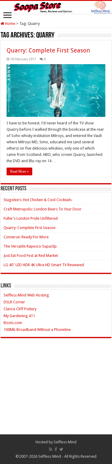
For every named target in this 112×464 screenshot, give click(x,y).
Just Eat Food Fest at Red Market (31, 255)
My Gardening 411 (19, 316)
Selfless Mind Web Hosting (26, 295)
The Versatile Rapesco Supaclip (30, 246)
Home (9, 23)
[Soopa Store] (56, 7)
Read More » (19, 171)
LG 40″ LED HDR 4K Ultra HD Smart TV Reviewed (44, 265)
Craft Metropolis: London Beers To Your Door (43, 209)
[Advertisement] (56, 390)
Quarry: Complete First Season (48, 50)
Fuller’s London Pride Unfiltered (31, 218)
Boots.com (13, 322)
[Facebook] (56, 449)
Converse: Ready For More (26, 237)
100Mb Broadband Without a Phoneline (37, 329)
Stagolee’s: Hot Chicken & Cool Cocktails (38, 200)
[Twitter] (61, 449)
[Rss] (50, 449)
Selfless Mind (65, 442)
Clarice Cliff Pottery (20, 309)
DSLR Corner (14, 302)
